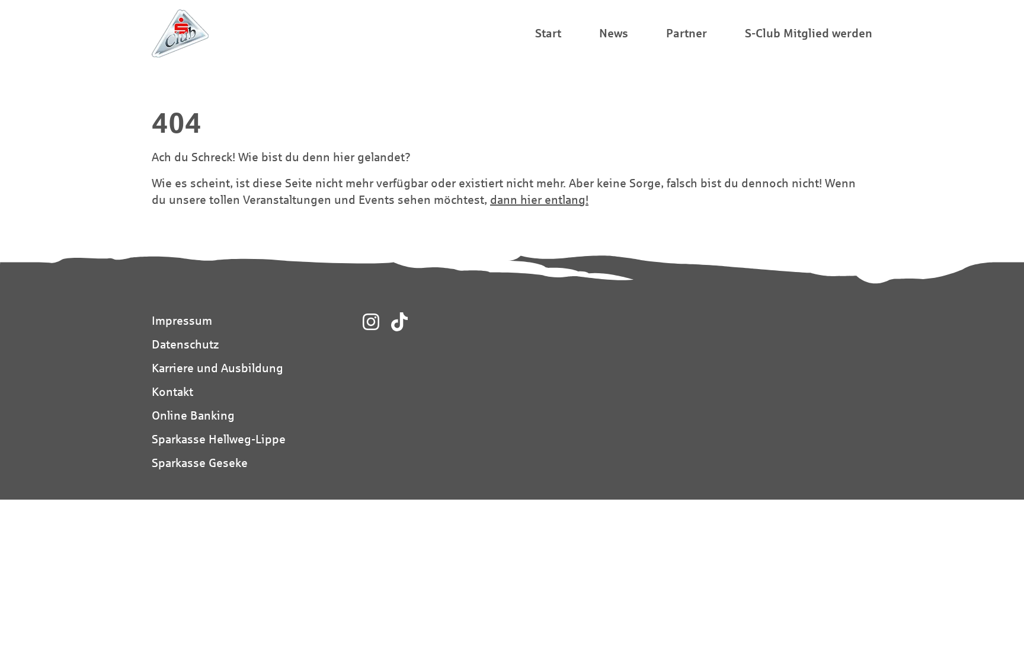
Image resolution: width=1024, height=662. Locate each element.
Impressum (182, 320)
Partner (686, 33)
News (613, 33)
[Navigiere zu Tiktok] (399, 321)
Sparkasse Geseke (200, 462)
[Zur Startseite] (180, 33)
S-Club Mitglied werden (808, 33)
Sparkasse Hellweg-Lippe (219, 439)
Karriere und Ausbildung (217, 368)
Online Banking (193, 415)
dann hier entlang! (539, 199)
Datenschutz (185, 344)
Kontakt (172, 391)
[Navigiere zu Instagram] (370, 321)
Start (548, 33)
